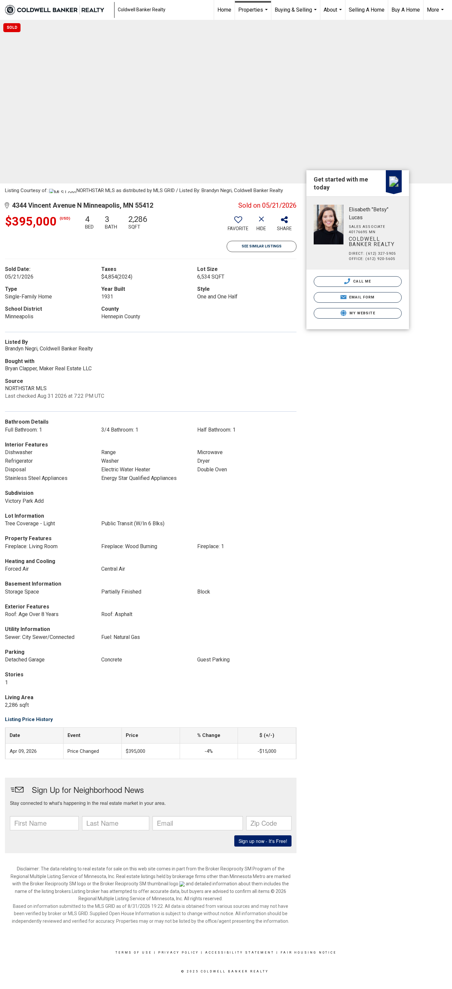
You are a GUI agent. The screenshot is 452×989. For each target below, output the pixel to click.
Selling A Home (366, 10)
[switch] (238, 225)
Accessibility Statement (239, 952)
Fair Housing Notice (309, 952)
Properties (253, 13)
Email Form (361, 297)
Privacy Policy (178, 952)
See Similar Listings (262, 246)
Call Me (361, 281)
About (333, 13)
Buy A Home (405, 10)
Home (224, 10)
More (436, 13)
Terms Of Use (133, 952)
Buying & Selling (296, 13)
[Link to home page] (58, 10)
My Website (361, 313)
